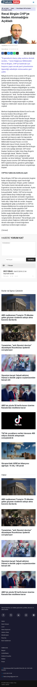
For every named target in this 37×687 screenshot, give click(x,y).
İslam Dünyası (5, 624)
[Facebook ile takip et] (3, 615)
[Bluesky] (8, 53)
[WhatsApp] (14, 53)
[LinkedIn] (11, 53)
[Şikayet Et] (33, 276)
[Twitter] (5, 53)
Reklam (3, 659)
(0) (12, 276)
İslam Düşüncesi (5, 629)
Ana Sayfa (6, 8)
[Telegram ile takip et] (34, 615)
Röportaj (3, 638)
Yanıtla (7, 276)
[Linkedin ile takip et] (18, 615)
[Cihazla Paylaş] (17, 53)
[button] (28, 53)
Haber (12, 8)
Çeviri (2, 627)
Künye (3, 661)
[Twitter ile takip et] (11, 615)
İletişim (3, 650)
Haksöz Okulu (5, 632)
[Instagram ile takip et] (26, 615)
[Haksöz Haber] (10, 2)
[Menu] (33, 2)
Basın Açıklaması (6, 640)
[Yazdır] (25, 53)
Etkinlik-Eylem (5, 635)
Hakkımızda (4, 647)
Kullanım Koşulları (6, 656)
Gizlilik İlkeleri (5, 653)
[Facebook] (2, 53)
